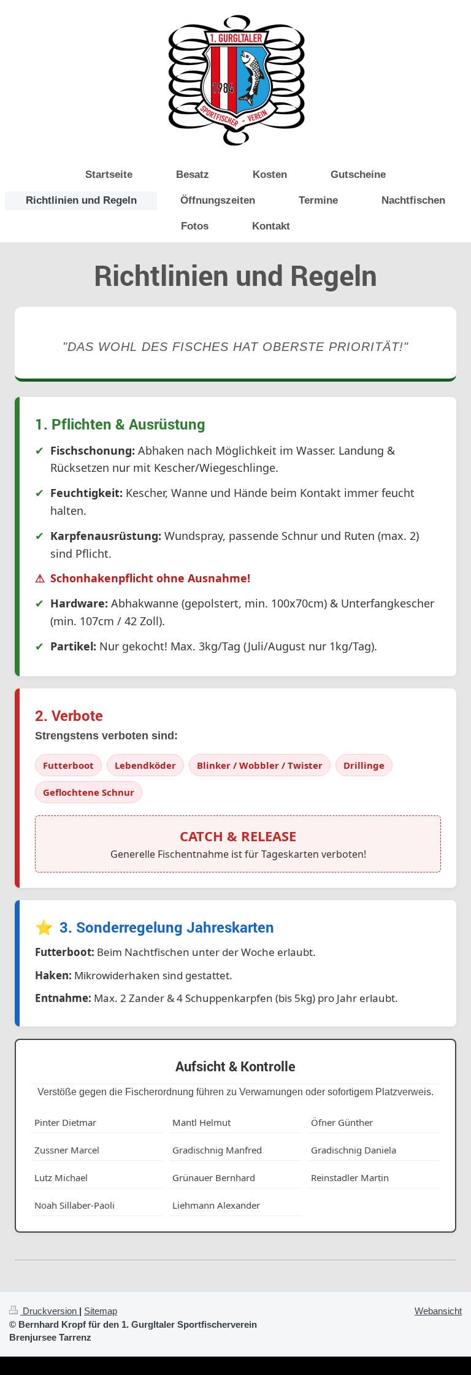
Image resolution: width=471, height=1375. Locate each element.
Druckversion (49, 1311)
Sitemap (100, 1311)
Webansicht (438, 1311)
